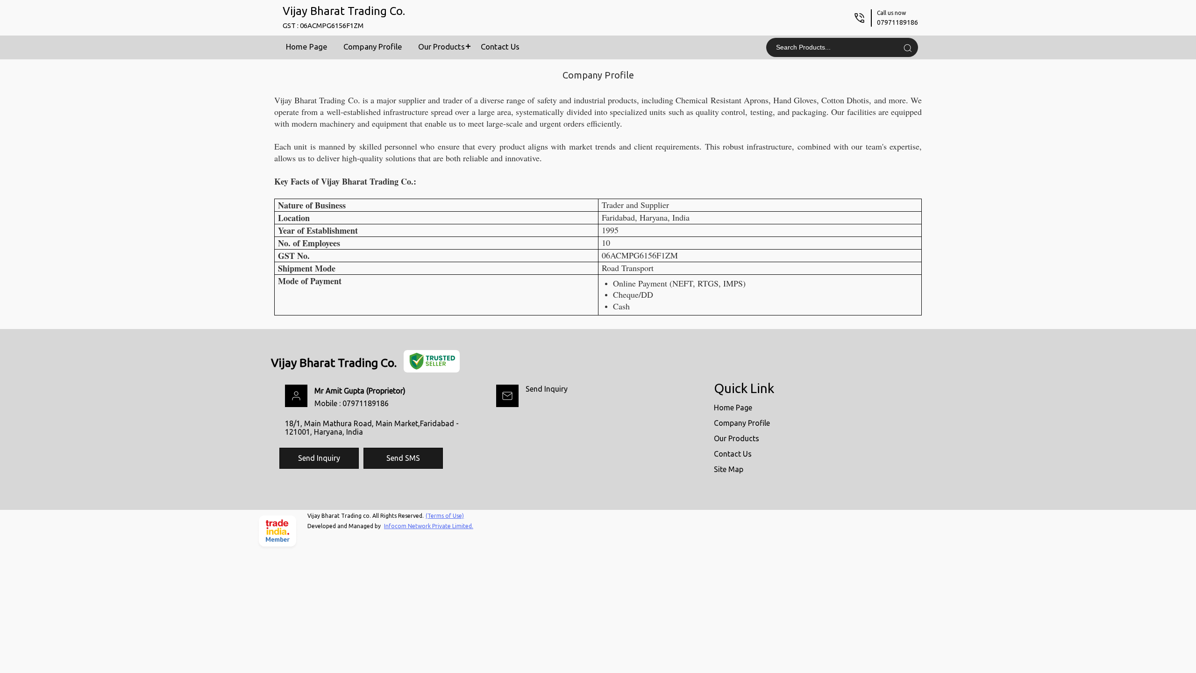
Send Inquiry (547, 389)
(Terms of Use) (445, 516)
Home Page (306, 46)
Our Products (441, 46)
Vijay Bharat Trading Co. (344, 17)
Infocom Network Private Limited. (428, 526)
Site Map (728, 469)
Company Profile (372, 46)
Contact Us (500, 46)
